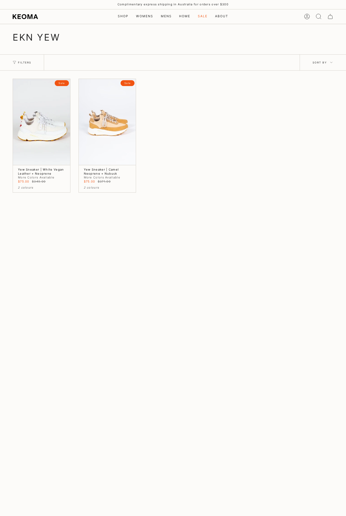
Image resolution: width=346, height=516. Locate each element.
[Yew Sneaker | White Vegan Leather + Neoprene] (41, 122)
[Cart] (330, 16)
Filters (24, 62)
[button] (123, 17)
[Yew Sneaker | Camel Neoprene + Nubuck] (107, 122)
